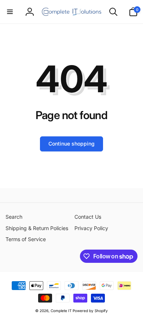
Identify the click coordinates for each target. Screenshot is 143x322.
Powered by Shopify (90, 310)
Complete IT (61, 310)
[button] (10, 12)
